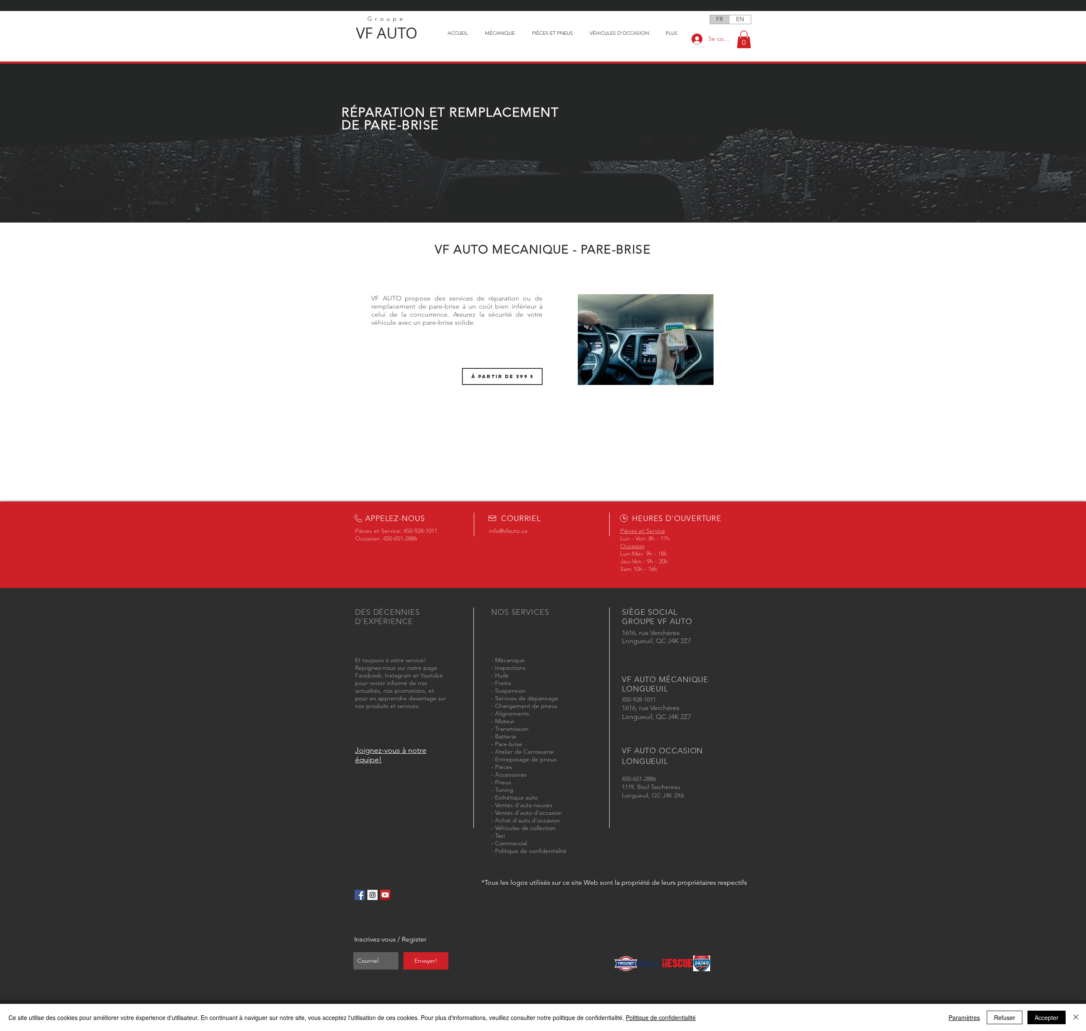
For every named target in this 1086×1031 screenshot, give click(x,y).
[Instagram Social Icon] (372, 895)
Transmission (512, 729)
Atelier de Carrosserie (524, 751)
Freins (503, 683)
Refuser (1004, 1017)
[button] (743, 39)
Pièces (503, 767)
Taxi (500, 835)
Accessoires (510, 774)
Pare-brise (508, 744)
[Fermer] (1076, 1017)
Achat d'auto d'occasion (527, 820)
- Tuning (502, 790)
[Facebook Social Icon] (360, 895)
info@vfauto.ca (508, 531)
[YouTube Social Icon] (385, 895)
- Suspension (508, 690)
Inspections (510, 668)
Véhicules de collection (525, 828)
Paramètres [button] (964, 1017)
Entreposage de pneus (526, 759)
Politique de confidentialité (531, 851)
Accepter (1046, 1017)
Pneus (503, 782)
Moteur (505, 721)
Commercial (511, 843)
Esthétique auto (516, 797)
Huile (502, 675)
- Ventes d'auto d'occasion (526, 812)
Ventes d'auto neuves (523, 805)
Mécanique (510, 660)
